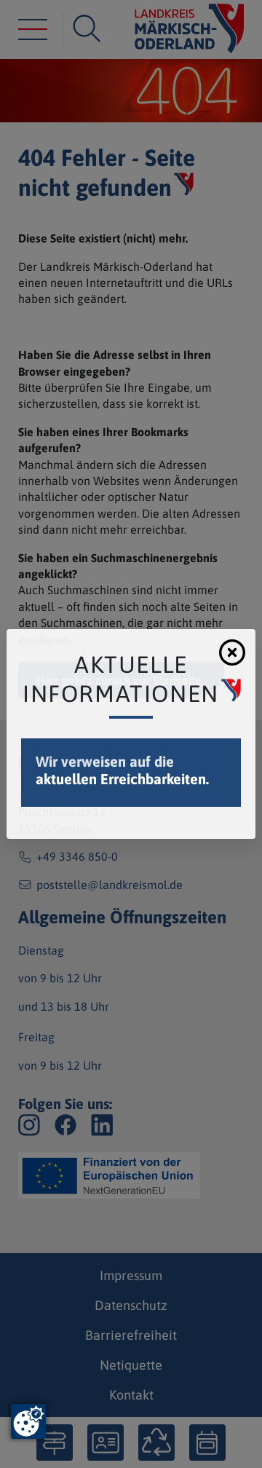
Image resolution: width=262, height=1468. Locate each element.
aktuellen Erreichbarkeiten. (122, 778)
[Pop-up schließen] (232, 652)
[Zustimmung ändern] (28, 1421)
